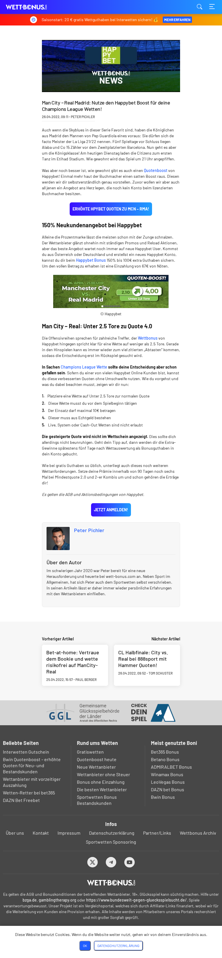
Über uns (15, 833)
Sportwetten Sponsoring (111, 842)
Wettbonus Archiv (198, 833)
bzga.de (30, 899)
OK (85, 946)
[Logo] (111, 883)
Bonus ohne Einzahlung (101, 782)
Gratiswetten (90, 751)
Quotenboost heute (96, 759)
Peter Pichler (89, 530)
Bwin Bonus (163, 797)
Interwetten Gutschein (26, 751)
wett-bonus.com (35, 7)
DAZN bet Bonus (167, 789)
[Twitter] (92, 862)
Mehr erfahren (177, 20)
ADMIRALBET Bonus (171, 767)
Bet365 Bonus (165, 751)
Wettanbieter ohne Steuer (103, 774)
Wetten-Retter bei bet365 (29, 792)
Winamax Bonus (167, 774)
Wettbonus (148, 338)
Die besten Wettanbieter (102, 789)
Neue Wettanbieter (96, 767)
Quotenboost (155, 170)
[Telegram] (111, 862)
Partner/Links (157, 833)
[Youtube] (129, 862)
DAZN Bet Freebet (21, 800)
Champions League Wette (84, 366)
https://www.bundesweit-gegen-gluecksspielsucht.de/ (136, 899)
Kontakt (41, 833)
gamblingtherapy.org (57, 899)
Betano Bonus (165, 759)
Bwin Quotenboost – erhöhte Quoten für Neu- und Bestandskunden (32, 765)
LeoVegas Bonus (168, 782)
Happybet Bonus (91, 260)
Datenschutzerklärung (111, 833)
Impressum (69, 833)
